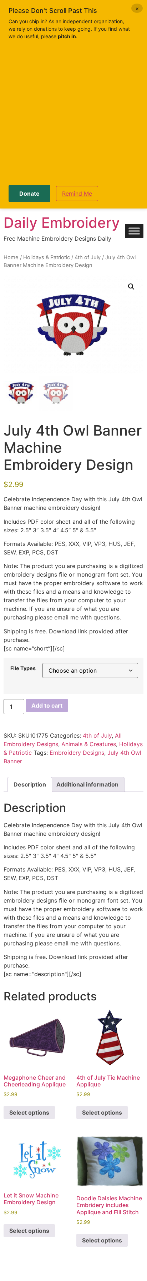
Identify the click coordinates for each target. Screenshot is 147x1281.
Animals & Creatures (88, 744)
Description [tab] (30, 784)
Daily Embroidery (62, 222)
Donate (29, 193)
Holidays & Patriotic (46, 257)
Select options (29, 1112)
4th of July (88, 257)
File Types (23, 668)
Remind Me (77, 193)
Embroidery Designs (77, 752)
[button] (131, 286)
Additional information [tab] (87, 784)
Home (11, 257)
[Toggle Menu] (134, 231)
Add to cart (46, 705)
